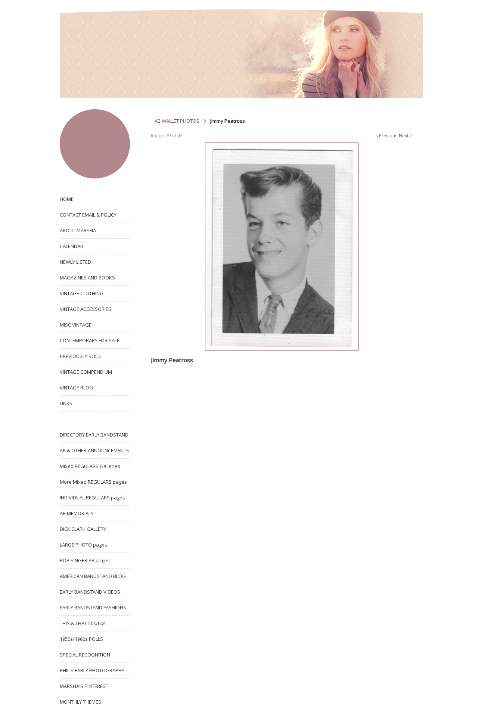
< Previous (386, 135)
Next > (405, 135)
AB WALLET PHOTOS (177, 120)
